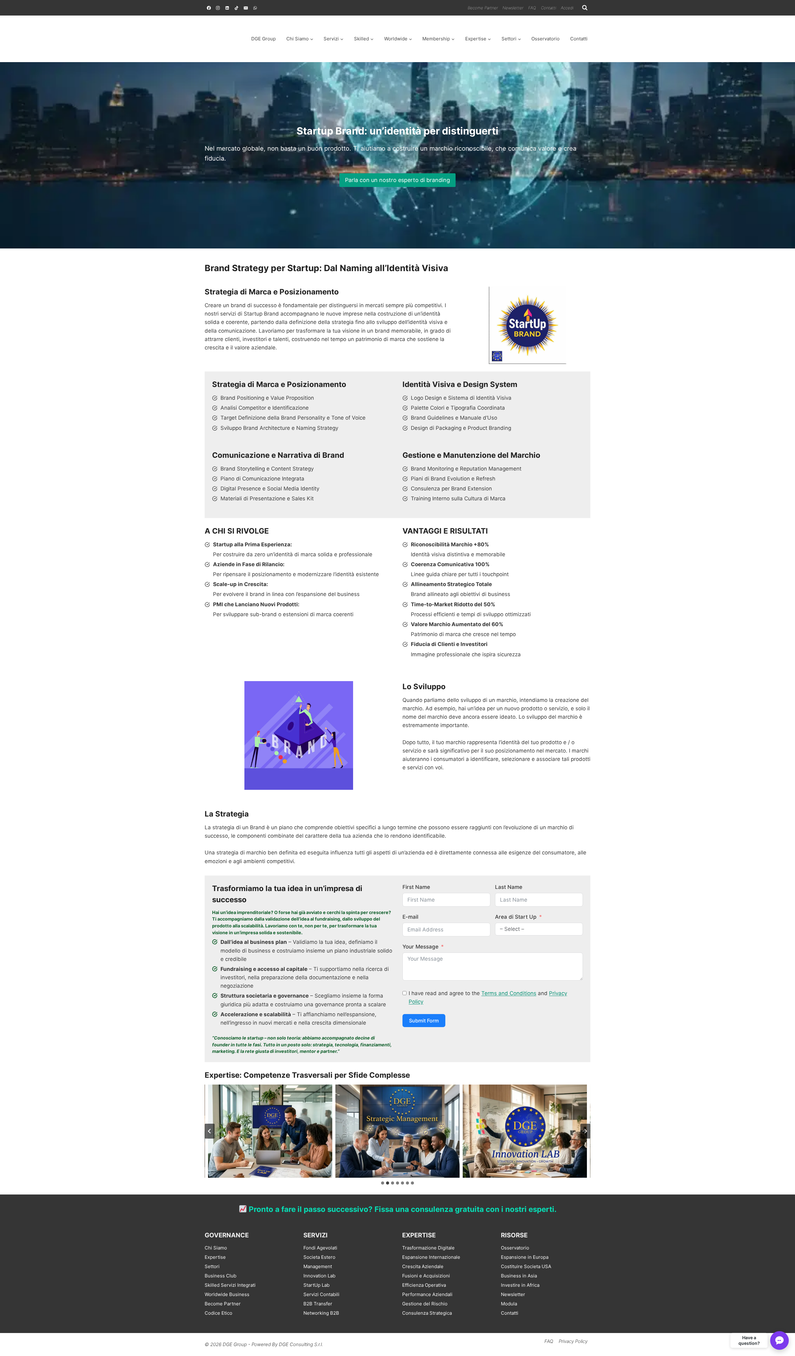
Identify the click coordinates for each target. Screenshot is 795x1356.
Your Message (420, 947)
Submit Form (424, 1020)
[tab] (382, 1183)
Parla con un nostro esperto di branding (397, 180)
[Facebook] (209, 8)
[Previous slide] (210, 1131)
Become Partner (483, 7)
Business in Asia (519, 1276)
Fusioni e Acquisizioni (426, 1276)
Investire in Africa (520, 1285)
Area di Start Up (516, 917)
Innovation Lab (524, 1131)
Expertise (215, 1257)
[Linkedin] (227, 8)
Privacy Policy (573, 1341)
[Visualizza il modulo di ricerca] (584, 7)
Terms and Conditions (508, 993)
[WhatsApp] (255, 8)
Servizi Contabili (321, 1294)
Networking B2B (321, 1313)
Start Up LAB (270, 1131)
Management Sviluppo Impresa (398, 1131)
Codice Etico (218, 1313)
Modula (509, 1304)
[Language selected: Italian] (779, 1350)
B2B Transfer (317, 1304)
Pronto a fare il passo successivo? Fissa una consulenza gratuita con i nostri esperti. (401, 1209)
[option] (779, 1350)
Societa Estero (319, 1257)
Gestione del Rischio (424, 1304)
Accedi (567, 7)
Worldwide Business (227, 1294)
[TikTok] (237, 8)
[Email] (246, 8)
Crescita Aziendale (422, 1266)
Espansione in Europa (524, 1257)
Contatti (548, 7)
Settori (212, 1266)
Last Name (508, 887)
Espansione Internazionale (431, 1257)
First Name (416, 887)
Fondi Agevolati (320, 1248)
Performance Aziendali (427, 1294)
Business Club (220, 1276)
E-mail (410, 917)
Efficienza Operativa (424, 1285)
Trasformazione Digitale (428, 1248)
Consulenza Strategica (427, 1313)
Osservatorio (545, 39)
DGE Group (263, 39)
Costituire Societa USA (526, 1266)
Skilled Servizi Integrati (230, 1285)
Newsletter (512, 7)
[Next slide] (585, 1131)
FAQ (532, 7)
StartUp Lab (316, 1285)
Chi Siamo (216, 1248)
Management (317, 1266)
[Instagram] (218, 8)
